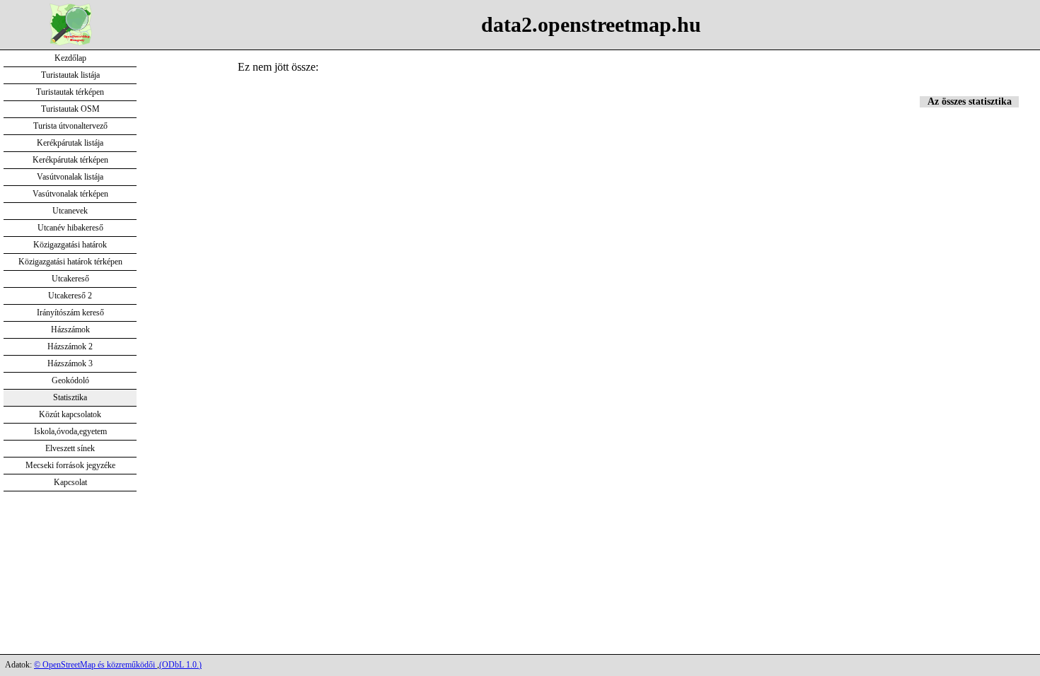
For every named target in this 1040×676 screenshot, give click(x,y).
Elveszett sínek (70, 448)
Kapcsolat (70, 482)
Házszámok (70, 329)
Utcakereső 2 (70, 296)
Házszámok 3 (70, 363)
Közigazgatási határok (70, 245)
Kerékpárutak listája (70, 143)
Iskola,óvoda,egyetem (70, 431)
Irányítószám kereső (70, 312)
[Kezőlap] (71, 42)
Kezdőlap (70, 58)
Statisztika (70, 397)
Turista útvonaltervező (70, 126)
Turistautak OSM (70, 109)
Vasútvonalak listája (70, 177)
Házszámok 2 (70, 346)
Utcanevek (70, 211)
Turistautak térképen (70, 92)
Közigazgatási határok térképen (70, 262)
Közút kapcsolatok (70, 414)
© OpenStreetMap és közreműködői (95, 665)
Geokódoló (70, 380)
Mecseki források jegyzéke (70, 465)
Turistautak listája (70, 75)
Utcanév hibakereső (70, 228)
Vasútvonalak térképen (70, 194)
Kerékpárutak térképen (70, 160)
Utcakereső (70, 279)
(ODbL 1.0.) (180, 665)
